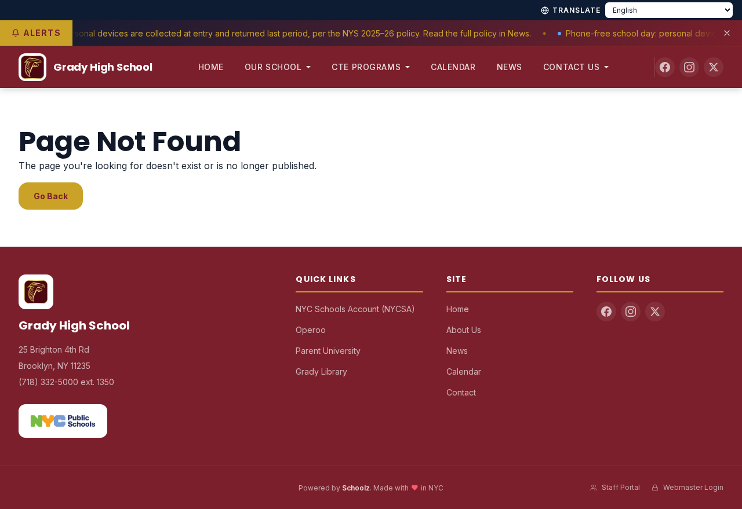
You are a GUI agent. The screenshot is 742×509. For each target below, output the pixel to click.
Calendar (453, 67)
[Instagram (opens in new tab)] (689, 67)
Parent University (328, 351)
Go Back (51, 196)
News (509, 67)
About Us (463, 330)
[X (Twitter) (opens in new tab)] (713, 67)
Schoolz (356, 488)
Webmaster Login (693, 487)
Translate (576, 10)
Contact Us (571, 67)
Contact (461, 392)
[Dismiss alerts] (726, 33)
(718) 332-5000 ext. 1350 (66, 382)
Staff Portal (621, 487)
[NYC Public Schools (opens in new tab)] (63, 421)
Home (211, 67)
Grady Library (321, 371)
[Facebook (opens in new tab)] (665, 67)
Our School (273, 67)
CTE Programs (366, 67)
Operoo (311, 330)
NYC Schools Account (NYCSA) (355, 309)
